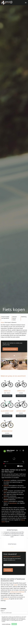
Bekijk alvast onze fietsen (10, 349)
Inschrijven (8, 570)
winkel (15, 585)
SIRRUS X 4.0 (21, 391)
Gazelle (6, 501)
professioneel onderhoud (17, 592)
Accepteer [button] (14, 624)
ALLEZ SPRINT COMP (7, 411)
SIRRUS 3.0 (7, 391)
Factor (5, 498)
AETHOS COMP (21, 411)
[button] (0, 538)
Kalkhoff (6, 485)
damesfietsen (13, 503)
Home (2, 322)
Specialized (7, 480)
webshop (6, 599)
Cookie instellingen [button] (6, 624)
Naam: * (3, 610)
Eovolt (5, 491)
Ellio (5, 494)
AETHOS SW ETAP (7, 431)
